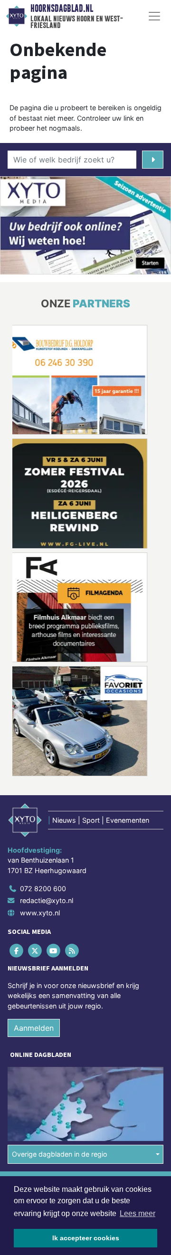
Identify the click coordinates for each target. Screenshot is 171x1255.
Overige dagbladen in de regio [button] (59, 1154)
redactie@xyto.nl (46, 900)
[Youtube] (54, 950)
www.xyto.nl (40, 913)
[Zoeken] (152, 160)
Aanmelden (34, 1028)
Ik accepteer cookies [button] (85, 1238)
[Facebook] (17, 950)
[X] (35, 950)
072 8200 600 (43, 888)
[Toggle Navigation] (154, 16)
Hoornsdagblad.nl (61, 8)
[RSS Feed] (73, 950)
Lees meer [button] (137, 1213)
